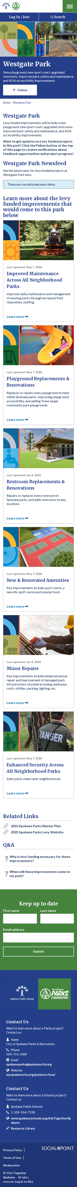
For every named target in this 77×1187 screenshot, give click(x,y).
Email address (13, 929)
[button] (70, 6)
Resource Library (23, 1128)
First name (11, 910)
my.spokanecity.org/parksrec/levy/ (30, 1074)
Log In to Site (24, 1181)
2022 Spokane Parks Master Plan (36, 826)
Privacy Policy (12, 1150)
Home (6, 102)
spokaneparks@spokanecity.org (29, 1064)
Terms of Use (12, 1157)
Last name (48, 910)
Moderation (11, 1165)
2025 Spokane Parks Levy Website (37, 832)
